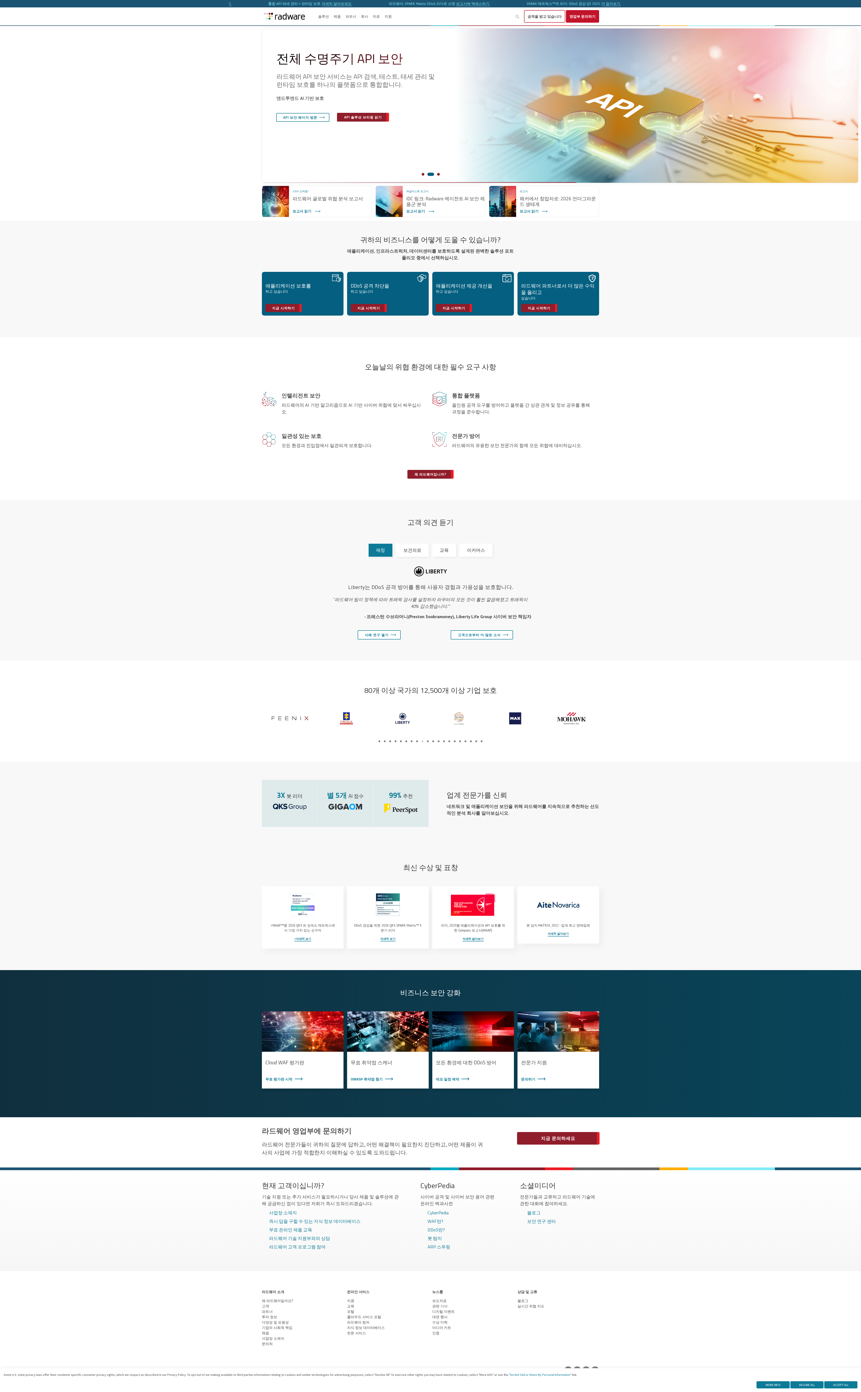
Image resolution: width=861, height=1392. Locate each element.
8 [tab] (417, 741)
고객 (265, 1306)
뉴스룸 (437, 1291)
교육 (350, 1306)
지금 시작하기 (283, 308)
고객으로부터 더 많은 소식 (479, 635)
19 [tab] (476, 741)
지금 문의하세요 (558, 1138)
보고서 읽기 (302, 211)
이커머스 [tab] (476, 550)
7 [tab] (411, 741)
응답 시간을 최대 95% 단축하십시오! (612, 3)
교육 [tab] (444, 550)
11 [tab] (433, 741)
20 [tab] (481, 741)
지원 (388, 16)
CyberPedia (438, 1213)
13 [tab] (444, 741)
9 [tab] (422, 741)
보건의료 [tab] (412, 550)
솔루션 (323, 16)
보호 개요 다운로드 (356, 134)
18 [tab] (471, 741)
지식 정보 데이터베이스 (366, 1327)
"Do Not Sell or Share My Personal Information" (540, 1375)
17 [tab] (465, 741)
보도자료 (439, 1300)
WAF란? (435, 1221)
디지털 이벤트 (443, 1311)
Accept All (841, 1385)
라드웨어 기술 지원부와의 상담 (299, 1238)
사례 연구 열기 (377, 635)
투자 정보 (269, 1316)
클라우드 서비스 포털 (364, 1316)
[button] (517, 17)
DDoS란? (436, 1230)
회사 (364, 16)
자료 (376, 16)
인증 (435, 1333)
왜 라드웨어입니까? (430, 474)
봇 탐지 (435, 1238)
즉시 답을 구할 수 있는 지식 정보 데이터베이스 (315, 1221)
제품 (337, 16)
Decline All (807, 1385)
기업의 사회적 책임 (277, 1327)
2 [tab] (384, 741)
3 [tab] (390, 741)
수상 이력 (440, 1322)
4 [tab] (395, 741)
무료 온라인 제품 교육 (290, 1230)
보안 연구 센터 (541, 1221)
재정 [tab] (380, 550)
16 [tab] (460, 741)
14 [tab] (449, 741)
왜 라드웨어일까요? (299, 134)
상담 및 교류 (527, 1291)
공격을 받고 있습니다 (545, 16)
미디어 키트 (441, 1327)
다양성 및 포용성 (275, 1322)
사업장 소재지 (283, 1213)
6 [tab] (406, 741)
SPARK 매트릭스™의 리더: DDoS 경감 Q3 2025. (353, 3)
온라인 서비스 (358, 1291)
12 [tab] (438, 741)
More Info (773, 1385)
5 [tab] (401, 741)
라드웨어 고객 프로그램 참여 (297, 1247)
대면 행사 (440, 1316)
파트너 (351, 16)
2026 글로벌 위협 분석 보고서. (480, 3)
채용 (265, 1333)
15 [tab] (454, 741)
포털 (350, 1311)
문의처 (267, 1343)
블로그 (534, 1213)
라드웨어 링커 (358, 1322)
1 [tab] (379, 741)
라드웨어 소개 (273, 1291)
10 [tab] (427, 741)
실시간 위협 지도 (530, 1306)
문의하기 (583, 16)
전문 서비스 (356, 1333)
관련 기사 (440, 1306)
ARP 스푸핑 (439, 1247)
